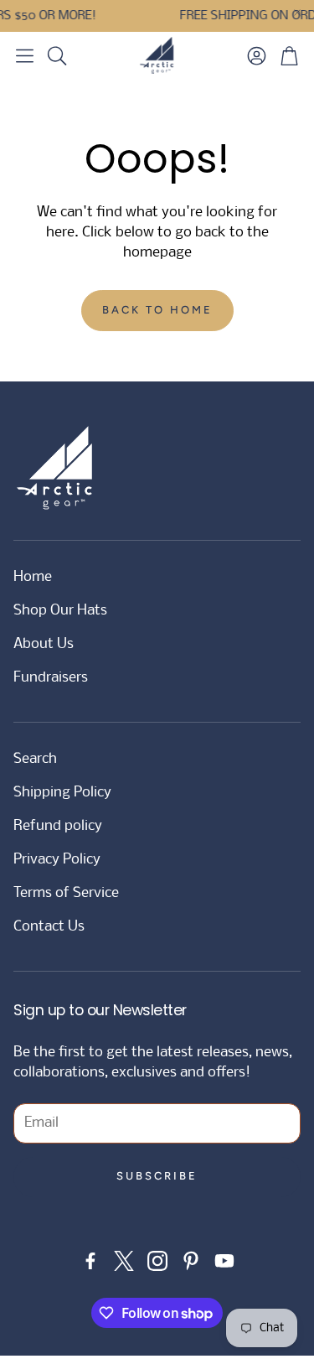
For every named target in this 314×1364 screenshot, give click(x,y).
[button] (24, 55)
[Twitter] (124, 1261)
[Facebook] (90, 1261)
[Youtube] (224, 1261)
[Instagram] (157, 1261)
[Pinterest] (191, 1261)
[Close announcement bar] (297, 12)
